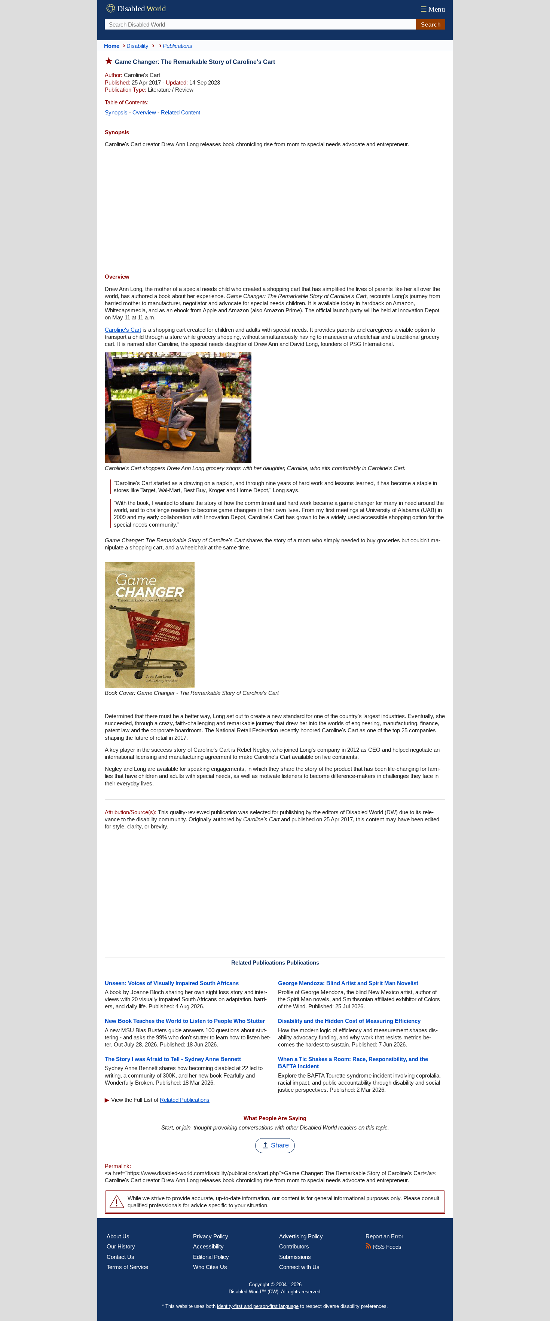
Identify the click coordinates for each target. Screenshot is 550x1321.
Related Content (180, 112)
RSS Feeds (386, 1247)
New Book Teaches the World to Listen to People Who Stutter (185, 1021)
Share (280, 1145)
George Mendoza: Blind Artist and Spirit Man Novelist (348, 983)
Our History (121, 1246)
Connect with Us (299, 1267)
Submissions (295, 1257)
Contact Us (120, 1257)
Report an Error (384, 1236)
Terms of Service (127, 1267)
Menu (433, 9)
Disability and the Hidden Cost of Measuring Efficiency (349, 1021)
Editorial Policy (211, 1257)
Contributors (294, 1246)
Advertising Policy (301, 1236)
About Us (118, 1236)
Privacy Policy (210, 1236)
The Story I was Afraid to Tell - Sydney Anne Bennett (173, 1059)
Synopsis (116, 112)
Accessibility (208, 1246)
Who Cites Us (210, 1267)
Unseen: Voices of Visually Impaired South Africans (172, 983)
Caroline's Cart (123, 330)
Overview (144, 112)
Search (431, 24)
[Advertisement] (275, 211)
